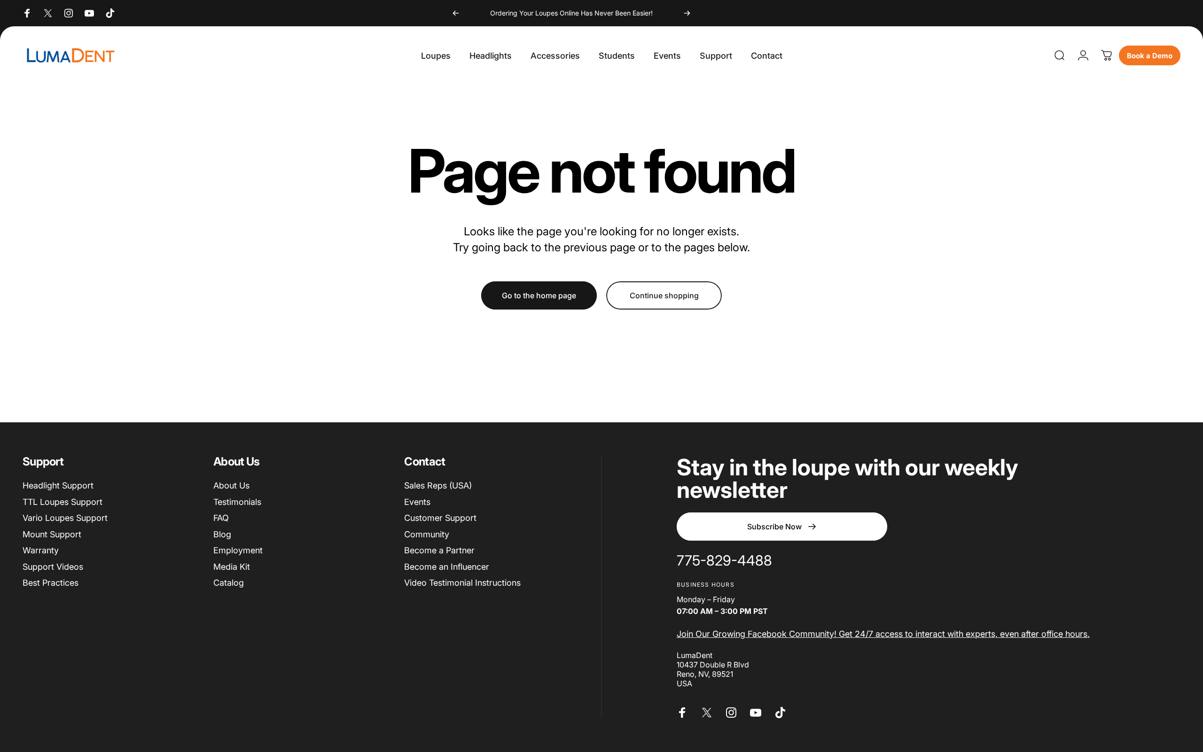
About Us (231, 485)
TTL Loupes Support (62, 502)
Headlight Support (58, 485)
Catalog (228, 583)
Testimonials (237, 502)
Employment (238, 550)
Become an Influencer (446, 567)
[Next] (687, 13)
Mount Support (52, 534)
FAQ (221, 518)
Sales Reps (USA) (438, 485)
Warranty (41, 550)
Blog (222, 534)
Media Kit (231, 567)
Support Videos (53, 567)
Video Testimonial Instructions (462, 583)
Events (417, 502)
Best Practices (50, 583)
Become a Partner (439, 550)
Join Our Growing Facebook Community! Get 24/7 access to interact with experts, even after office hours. (883, 634)
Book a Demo (1149, 55)
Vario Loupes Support (65, 518)
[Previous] (455, 13)
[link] (724, 561)
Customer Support (440, 518)
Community (426, 534)
